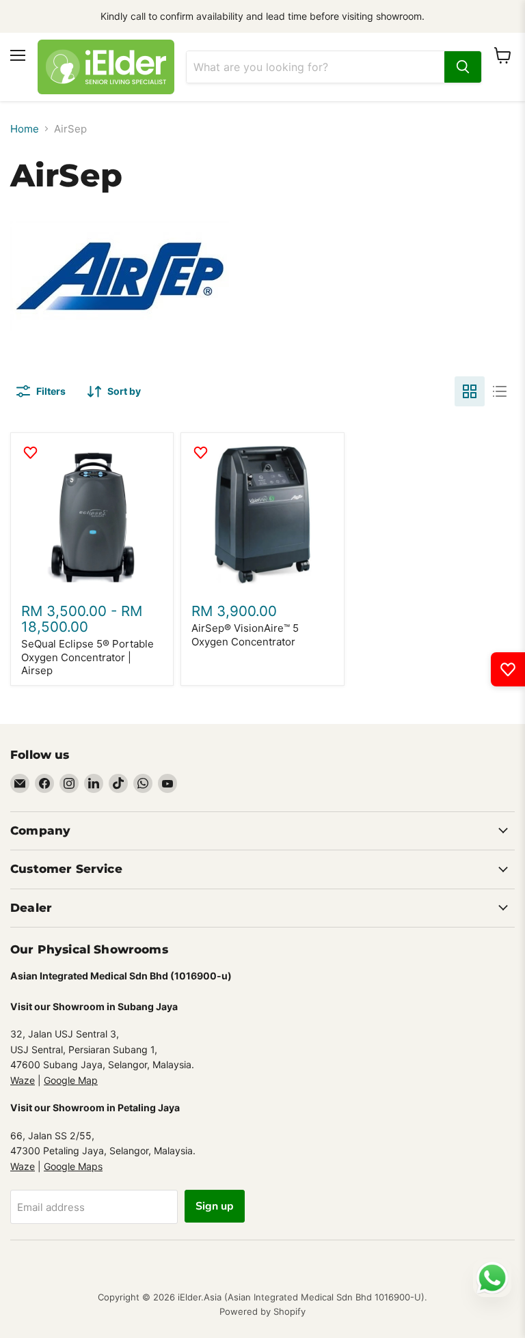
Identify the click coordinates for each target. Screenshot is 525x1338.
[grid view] (470, 391)
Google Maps (73, 1166)
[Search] (462, 67)
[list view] (500, 391)
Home (24, 129)
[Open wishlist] (508, 669)
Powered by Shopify (262, 1311)
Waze (22, 1080)
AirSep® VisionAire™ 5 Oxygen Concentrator (245, 635)
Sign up (215, 1206)
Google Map (71, 1080)
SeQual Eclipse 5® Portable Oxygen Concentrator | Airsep (87, 657)
